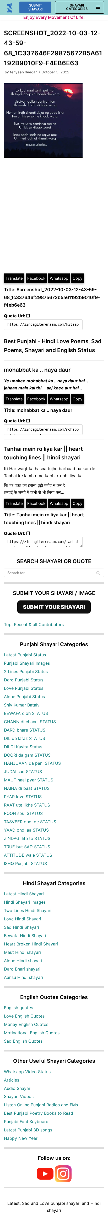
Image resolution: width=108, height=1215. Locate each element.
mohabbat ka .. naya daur (37, 369)
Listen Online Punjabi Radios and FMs (41, 1104)
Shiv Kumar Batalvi (22, 705)
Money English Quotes (26, 1024)
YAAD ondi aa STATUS (26, 830)
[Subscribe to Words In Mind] (45, 1180)
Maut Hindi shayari (22, 952)
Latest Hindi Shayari (24, 893)
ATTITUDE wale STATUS (28, 855)
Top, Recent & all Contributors (34, 624)
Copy (77, 278)
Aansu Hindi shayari (23, 977)
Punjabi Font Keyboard (26, 1121)
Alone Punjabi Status (24, 696)
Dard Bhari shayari (22, 969)
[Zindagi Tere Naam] (10, 7)
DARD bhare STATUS (24, 730)
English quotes (18, 1007)
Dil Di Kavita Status (23, 746)
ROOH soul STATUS (23, 813)
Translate (14, 278)
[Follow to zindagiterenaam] (63, 1180)
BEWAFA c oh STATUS (26, 713)
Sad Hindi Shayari (21, 927)
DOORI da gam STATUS (27, 755)
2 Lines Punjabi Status (26, 671)
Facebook (36, 278)
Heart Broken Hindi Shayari (31, 944)
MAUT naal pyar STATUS (28, 779)
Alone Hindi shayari (23, 960)
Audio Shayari (17, 1088)
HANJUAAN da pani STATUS (32, 763)
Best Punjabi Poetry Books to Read (38, 1113)
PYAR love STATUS (23, 796)
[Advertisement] (54, 216)
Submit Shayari (35, 7)
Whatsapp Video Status (27, 1071)
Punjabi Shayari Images (27, 663)
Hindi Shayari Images (25, 902)
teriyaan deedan (23, 72)
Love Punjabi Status (23, 688)
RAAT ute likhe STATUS (27, 805)
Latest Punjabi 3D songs (28, 1129)
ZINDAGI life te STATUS (27, 838)
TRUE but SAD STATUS (27, 846)
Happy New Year (20, 1138)
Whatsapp (59, 278)
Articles (11, 1080)
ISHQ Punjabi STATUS (25, 863)
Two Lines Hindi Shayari (27, 910)
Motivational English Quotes (32, 1032)
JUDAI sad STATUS (23, 771)
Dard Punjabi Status (23, 679)
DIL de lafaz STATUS (24, 738)
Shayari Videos (19, 1096)
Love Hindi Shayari (22, 918)
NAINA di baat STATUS (27, 788)
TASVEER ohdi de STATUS (30, 821)
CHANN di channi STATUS (30, 721)
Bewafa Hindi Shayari (25, 935)
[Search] (98, 573)
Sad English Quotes (23, 1041)
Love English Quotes (24, 1016)
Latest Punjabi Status (25, 654)
